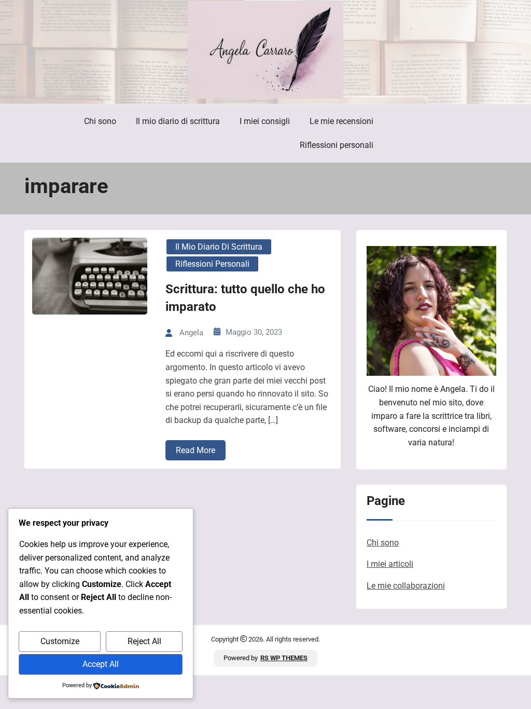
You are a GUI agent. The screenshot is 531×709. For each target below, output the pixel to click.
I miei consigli (265, 121)
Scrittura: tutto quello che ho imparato (245, 298)
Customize (59, 641)
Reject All (144, 641)
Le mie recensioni (341, 121)
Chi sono (100, 121)
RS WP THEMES (284, 658)
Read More (195, 450)
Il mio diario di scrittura (178, 121)
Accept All (100, 664)
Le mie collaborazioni (406, 586)
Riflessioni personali (336, 145)
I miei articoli (390, 564)
